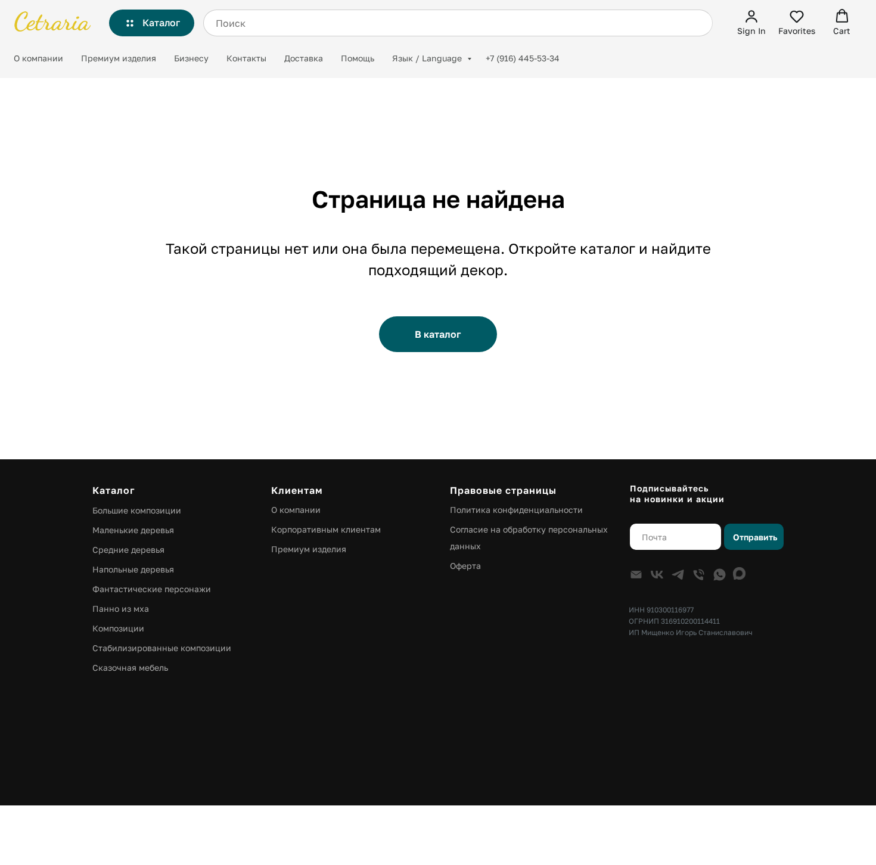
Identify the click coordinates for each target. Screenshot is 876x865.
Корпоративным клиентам (326, 529)
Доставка (303, 58)
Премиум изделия (118, 58)
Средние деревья (128, 549)
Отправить (755, 537)
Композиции (118, 628)
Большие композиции (136, 510)
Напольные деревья (133, 569)
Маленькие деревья (133, 530)
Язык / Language (428, 58)
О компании (38, 58)
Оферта (465, 566)
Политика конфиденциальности (516, 510)
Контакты (246, 58)
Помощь (357, 58)
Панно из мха (120, 608)
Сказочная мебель (130, 667)
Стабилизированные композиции (161, 648)
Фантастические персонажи (151, 589)
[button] (751, 22)
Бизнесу (191, 58)
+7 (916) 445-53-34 (523, 58)
